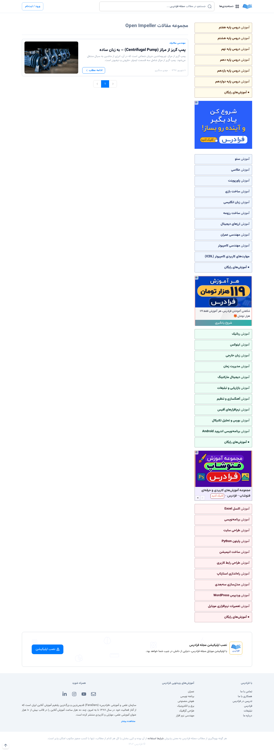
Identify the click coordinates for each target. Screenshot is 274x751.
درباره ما (247, 716)
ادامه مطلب (95, 70)
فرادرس (248, 706)
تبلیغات (248, 711)
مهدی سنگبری (161, 70)
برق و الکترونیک (185, 706)
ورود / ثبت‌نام (32, 6)
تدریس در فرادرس (242, 701)
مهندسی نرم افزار (185, 716)
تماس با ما (246, 691)
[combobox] (154, 6)
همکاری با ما (245, 696)
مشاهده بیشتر (128, 721)
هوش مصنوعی (186, 701)
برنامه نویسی (187, 696)
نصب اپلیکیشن (45, 649)
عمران (191, 691)
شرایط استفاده (156, 738)
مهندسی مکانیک (177, 43)
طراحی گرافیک (186, 711)
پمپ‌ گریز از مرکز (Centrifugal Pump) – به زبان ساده (142, 50)
